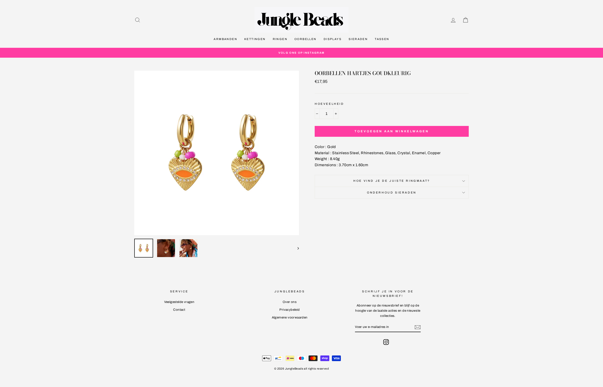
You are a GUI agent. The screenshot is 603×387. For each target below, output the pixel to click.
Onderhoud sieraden (391, 192)
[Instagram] (386, 342)
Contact (179, 309)
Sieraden (358, 39)
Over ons (290, 302)
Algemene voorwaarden (290, 317)
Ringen (280, 39)
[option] (301, 52)
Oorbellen (305, 39)
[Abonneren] (418, 327)
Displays (333, 39)
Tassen (382, 39)
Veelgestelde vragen (179, 302)
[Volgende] (296, 248)
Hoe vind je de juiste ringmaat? (391, 180)
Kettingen (255, 39)
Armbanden (225, 39)
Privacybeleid (289, 309)
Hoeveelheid (329, 103)
